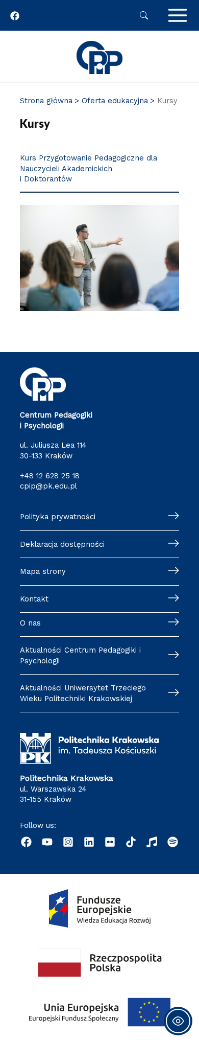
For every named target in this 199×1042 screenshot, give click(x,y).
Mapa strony (43, 571)
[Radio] (151, 842)
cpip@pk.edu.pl (48, 486)
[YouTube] (47, 842)
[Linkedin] (89, 842)
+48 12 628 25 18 (50, 475)
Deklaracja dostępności (62, 544)
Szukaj (144, 15)
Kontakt (34, 599)
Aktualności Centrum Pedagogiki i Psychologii (80, 655)
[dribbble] (131, 842)
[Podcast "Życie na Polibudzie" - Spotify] (172, 842)
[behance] (110, 842)
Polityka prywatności (57, 516)
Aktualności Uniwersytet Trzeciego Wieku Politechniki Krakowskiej (83, 693)
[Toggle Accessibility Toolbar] (178, 1021)
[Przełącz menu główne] (177, 15)
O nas (30, 623)
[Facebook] (14, 15)
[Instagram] (68, 842)
